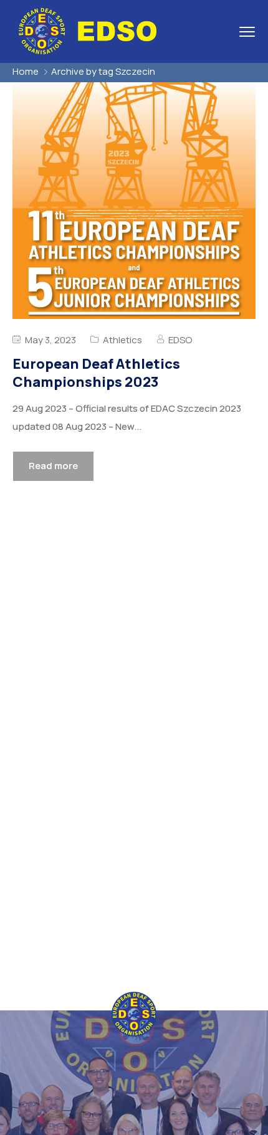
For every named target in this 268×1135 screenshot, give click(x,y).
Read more (53, 465)
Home (25, 71)
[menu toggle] (247, 31)
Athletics (122, 339)
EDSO (180, 339)
